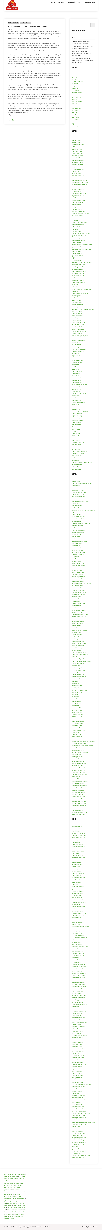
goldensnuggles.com (78, 550)
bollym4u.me (76, 440)
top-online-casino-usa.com (80, 213)
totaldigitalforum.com (79, 1118)
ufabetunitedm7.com (78, 797)
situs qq (10, 1214)
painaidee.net (76, 597)
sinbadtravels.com (78, 532)
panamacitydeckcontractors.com (83, 309)
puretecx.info (76, 369)
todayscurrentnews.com (79, 774)
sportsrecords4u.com (79, 973)
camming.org (76, 840)
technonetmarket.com (79, 1022)
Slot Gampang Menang (86, 2)
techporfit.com (77, 151)
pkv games (75, 90)
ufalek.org (75, 657)
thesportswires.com (78, 603)
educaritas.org (76, 862)
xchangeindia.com (77, 1104)
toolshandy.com (77, 313)
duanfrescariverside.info (79, 1004)
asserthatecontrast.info (79, 385)
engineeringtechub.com (79, 630)
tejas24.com (76, 356)
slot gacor (17, 1183)
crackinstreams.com (78, 949)
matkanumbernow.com (79, 193)
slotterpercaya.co (77, 757)
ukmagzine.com (77, 534)
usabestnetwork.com (78, 539)
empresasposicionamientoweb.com (83, 1122)
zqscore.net (75, 694)
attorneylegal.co (77, 634)
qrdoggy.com (76, 666)
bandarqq (17, 1214)
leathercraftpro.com (78, 728)
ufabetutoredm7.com (79, 803)
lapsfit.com (75, 958)
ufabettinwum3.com (78, 792)
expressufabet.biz (77, 162)
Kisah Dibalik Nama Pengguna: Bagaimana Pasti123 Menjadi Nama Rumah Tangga (82, 60)
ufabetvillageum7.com (79, 987)
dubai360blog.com (78, 646)
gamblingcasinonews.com (80, 180)
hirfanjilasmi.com (77, 723)
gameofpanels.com (78, 247)
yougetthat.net (77, 561)
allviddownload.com (78, 176)
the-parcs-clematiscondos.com (82, 483)
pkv (73, 121)
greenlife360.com (77, 158)
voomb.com (76, 637)
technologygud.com (78, 668)
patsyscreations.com (78, 858)
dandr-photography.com (80, 336)
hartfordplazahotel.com (79, 451)
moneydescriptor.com (79, 592)
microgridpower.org (78, 730)
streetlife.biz (76, 429)
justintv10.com (76, 342)
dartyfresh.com (77, 875)
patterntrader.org (77, 679)
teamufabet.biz (77, 171)
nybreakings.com (77, 1098)
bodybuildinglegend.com (79, 331)
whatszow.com (76, 904)
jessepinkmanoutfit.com (79, 541)
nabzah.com (76, 229)
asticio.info (75, 699)
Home (53, 2)
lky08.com (75, 285)
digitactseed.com (77, 922)
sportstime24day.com (79, 610)
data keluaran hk (77, 115)
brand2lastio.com (77, 269)
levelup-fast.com (77, 960)
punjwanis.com (76, 481)
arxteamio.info (76, 703)
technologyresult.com (79, 900)
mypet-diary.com (77, 305)
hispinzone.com (77, 209)
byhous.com (76, 449)
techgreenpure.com (78, 911)
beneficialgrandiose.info (79, 393)
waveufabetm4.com (78, 991)
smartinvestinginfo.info (79, 1018)
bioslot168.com (76, 1153)
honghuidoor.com (77, 216)
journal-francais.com (78, 340)
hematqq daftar (20, 1199)
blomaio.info (76, 396)
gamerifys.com (76, 140)
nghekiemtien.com (78, 351)
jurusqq (74, 79)
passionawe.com (77, 739)
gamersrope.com (77, 526)
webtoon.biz (76, 601)
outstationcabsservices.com (81, 1100)
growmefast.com (77, 650)
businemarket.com (78, 588)
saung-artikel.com (78, 572)
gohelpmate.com (77, 256)
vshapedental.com (78, 1091)
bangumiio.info (76, 389)
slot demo (75, 104)
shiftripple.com (77, 754)
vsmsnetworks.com (78, 145)
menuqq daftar (16, 1196)
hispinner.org (76, 238)
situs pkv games (77, 93)
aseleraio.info (76, 697)
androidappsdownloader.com (81, 249)
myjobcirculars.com (78, 196)
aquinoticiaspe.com (78, 581)
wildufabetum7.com (78, 814)
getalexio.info (76, 706)
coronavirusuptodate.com (80, 947)
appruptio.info (76, 469)
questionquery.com (78, 329)
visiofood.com (76, 1060)
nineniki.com (76, 220)
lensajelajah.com (77, 864)
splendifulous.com (77, 971)
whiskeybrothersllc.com (79, 812)
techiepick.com (77, 1073)
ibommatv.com (77, 149)
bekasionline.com (77, 153)
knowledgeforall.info (78, 267)
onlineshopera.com (78, 873)
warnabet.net (76, 438)
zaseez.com (75, 849)
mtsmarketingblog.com (79, 349)
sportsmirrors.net (77, 623)
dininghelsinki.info (77, 1002)
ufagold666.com (77, 1067)
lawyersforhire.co (77, 586)
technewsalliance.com (79, 1020)
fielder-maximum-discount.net (81, 289)
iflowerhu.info (76, 460)
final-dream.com (77, 1042)
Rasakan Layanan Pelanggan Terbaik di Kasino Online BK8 (81, 42)
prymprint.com (77, 710)
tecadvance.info (77, 371)
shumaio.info (76, 407)
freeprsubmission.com (79, 1064)
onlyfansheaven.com (78, 282)
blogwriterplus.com (78, 490)
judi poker (75, 86)
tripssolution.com (77, 933)
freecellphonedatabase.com (81, 523)
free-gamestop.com (78, 530)
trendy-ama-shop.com (79, 1055)
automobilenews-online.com (81, 1113)
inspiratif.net (76, 142)
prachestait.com (77, 360)
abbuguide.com (77, 898)
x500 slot (10, 1187)
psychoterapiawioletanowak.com (82, 746)
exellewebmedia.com (78, 528)
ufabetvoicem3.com (78, 989)
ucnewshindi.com (77, 521)
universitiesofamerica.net (80, 182)
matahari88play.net (78, 590)
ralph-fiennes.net (77, 287)
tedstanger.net (77, 1024)
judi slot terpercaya (78, 95)
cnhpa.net (75, 681)
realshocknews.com (78, 670)
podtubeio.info (76, 400)
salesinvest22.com (78, 1051)
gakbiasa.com (76, 458)
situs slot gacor (12, 1181)
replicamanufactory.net (79, 967)
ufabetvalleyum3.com (79, 806)
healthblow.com (77, 253)
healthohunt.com (77, 1013)
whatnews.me (76, 1040)
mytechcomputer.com (79, 1151)
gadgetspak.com (77, 951)
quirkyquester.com (78, 750)
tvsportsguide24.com (78, 641)
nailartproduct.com (78, 920)
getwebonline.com (78, 280)
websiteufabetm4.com (79, 995)
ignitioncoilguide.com (78, 1149)
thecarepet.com (77, 488)
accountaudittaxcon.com (80, 708)
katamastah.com (77, 692)
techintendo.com (77, 909)
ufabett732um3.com (78, 1027)
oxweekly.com (76, 307)
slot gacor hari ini (13, 1179)
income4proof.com (78, 860)
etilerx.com (75, 1007)
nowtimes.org (76, 422)
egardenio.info (76, 701)
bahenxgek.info (77, 506)
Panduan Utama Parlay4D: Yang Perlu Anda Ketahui (82, 37)
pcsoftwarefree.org (78, 880)
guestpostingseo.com (79, 492)
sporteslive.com (77, 612)
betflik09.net (76, 867)
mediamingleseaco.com (79, 347)
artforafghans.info (77, 362)
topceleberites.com (78, 975)
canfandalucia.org (77, 1093)
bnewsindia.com (77, 1071)
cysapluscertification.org (80, 411)
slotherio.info (76, 409)
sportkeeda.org (77, 712)
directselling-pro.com (79, 1142)
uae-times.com (77, 138)
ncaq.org (75, 869)
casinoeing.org (76, 425)
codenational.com (77, 1135)
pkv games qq (12, 1201)
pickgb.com (75, 672)
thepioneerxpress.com (79, 167)
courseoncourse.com (78, 499)
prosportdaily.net (77, 1049)
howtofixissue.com (78, 169)
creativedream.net (78, 276)
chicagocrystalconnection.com (82, 462)
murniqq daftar (9, 1199)
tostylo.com (76, 559)
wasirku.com (76, 353)
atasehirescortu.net (78, 628)
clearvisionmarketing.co (79, 1035)
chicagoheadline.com (79, 838)
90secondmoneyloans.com (80, 927)
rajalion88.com (76, 842)
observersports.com (78, 577)
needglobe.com (77, 734)
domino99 (75, 77)
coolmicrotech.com (78, 1107)
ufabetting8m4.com (78, 978)
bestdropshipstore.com (79, 913)
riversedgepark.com (78, 847)
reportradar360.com (78, 322)
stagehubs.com (77, 827)
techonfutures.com (78, 1080)
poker (15, 1205)
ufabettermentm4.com (79, 786)
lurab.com (75, 1147)
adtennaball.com (77, 227)
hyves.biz (75, 431)
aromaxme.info (77, 382)
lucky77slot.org (77, 648)
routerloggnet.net (77, 202)
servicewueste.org (78, 189)
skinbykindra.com (77, 1131)
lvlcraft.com (76, 924)
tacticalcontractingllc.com (80, 768)
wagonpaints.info (77, 1031)
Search (74, 22)
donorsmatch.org (77, 420)
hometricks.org (77, 726)
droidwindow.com (77, 1062)
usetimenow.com (77, 251)
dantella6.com (76, 205)
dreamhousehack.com (79, 1109)
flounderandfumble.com (79, 1011)
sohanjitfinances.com (78, 761)
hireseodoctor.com (78, 955)
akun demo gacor (77, 81)
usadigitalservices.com (79, 271)
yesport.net (75, 557)
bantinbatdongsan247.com (80, 501)
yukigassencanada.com (79, 938)
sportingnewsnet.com (79, 608)
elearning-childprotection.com (81, 262)
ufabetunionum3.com (78, 980)
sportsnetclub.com (78, 563)
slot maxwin (16, 1190)
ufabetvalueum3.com (78, 982)
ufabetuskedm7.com (78, 799)
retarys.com (76, 546)
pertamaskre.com (78, 508)
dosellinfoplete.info (78, 398)
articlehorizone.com (78, 940)
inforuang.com (76, 296)
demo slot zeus (76, 108)
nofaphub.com (76, 853)
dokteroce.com (77, 338)
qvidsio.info (75, 405)
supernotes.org (77, 686)
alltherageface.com (78, 1133)
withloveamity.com (78, 891)
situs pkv (74, 99)
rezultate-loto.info (78, 969)
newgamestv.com (77, 619)
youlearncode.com (78, 893)
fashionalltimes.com (78, 1115)
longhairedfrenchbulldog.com (81, 583)
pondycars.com (77, 1078)
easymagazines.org (78, 721)
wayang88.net (76, 993)
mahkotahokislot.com (79, 652)
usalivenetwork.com (78, 517)
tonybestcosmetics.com (79, 1124)
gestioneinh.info (77, 1047)
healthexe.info (76, 367)
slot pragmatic (18, 1185)
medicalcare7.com (78, 225)
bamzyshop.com (77, 1075)
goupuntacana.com (78, 844)
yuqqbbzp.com (76, 942)
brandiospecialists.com (79, 222)
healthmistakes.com (78, 674)
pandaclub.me (76, 445)
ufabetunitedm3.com (78, 794)
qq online (75, 88)
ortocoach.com (77, 737)
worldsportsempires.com (80, 688)
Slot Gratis (72, 2)
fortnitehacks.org (77, 413)
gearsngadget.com (78, 953)
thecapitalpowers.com (79, 770)
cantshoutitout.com (78, 160)
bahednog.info (76, 503)
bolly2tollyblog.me (78, 442)
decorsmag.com (77, 178)
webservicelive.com (78, 1158)
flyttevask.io (76, 447)
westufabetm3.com (78, 810)
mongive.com (76, 231)
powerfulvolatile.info (78, 402)
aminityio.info (76, 373)
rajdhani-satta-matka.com (80, 258)
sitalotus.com (76, 683)
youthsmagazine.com (79, 594)
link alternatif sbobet (11, 1212)
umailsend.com (77, 543)
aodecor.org (76, 418)
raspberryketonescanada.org (81, 1084)
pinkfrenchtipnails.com (79, 617)
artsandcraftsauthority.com (81, 1155)
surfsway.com (76, 918)
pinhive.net (75, 436)
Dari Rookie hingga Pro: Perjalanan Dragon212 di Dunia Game (82, 47)
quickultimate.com (78, 748)
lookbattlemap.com (78, 552)
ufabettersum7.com (78, 788)
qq (73, 124)
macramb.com (77, 302)
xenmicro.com (76, 871)
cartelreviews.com (78, 915)
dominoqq (75, 126)
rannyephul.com (77, 320)
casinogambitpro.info (78, 494)
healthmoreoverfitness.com (81, 198)
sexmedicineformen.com (80, 752)
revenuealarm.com (78, 1144)
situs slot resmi (76, 75)
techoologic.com (77, 1082)
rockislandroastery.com (79, 1140)
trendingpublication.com (79, 781)
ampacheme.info (77, 378)
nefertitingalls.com (78, 855)
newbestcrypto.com (78, 566)
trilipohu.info (76, 467)
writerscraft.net (77, 260)
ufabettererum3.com (78, 783)
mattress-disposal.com (79, 659)
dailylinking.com (77, 882)
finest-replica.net (77, 1044)
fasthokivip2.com (77, 574)
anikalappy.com (77, 1000)
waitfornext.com (77, 1033)
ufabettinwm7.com (78, 790)
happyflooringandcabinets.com (82, 661)
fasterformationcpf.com (79, 548)
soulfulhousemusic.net (79, 763)
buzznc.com (76, 1127)
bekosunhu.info (76, 391)
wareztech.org (76, 537)
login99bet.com (77, 831)
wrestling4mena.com (78, 265)
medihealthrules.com (78, 1087)
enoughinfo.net (76, 433)
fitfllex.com (75, 291)
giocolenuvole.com (78, 887)
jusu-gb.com (76, 486)
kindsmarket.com (77, 298)
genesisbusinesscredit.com (80, 293)
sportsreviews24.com (79, 643)
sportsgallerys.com (78, 621)
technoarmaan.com (78, 1120)
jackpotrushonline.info (79, 519)
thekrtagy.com (76, 1102)
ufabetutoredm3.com (79, 801)
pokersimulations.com (79, 964)
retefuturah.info (77, 1015)
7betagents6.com (77, 944)
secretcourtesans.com (79, 833)
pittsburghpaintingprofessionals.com (83, 741)
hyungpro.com (76, 606)
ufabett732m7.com (78, 1058)
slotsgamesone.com (78, 207)
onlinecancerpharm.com (80, 654)
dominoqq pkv (76, 97)
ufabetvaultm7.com (78, 984)
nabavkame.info (77, 456)
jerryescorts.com (77, 632)
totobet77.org (76, 779)
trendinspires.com (77, 318)
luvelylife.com (76, 300)
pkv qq (22, 1203)
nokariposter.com (77, 242)
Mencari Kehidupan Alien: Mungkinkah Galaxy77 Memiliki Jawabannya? (81, 53)
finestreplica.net (77, 1009)
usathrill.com (76, 1089)
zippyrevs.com (76, 191)
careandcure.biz (77, 717)
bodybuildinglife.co (78, 663)
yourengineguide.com (79, 1095)
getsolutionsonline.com (79, 236)
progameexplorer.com (79, 1138)
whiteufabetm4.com (78, 998)
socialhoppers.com (78, 273)
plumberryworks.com (79, 743)
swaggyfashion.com (78, 325)
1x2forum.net (76, 829)
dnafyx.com (75, 884)
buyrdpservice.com (78, 554)
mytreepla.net (76, 962)
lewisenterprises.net (78, 878)
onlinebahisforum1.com (79, 835)
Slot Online (61, 2)
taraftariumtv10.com (78, 327)
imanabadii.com (77, 465)
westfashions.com (77, 311)
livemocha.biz (76, 427)
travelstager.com (77, 316)
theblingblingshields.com (80, 614)
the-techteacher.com (79, 1111)
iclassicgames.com (78, 570)
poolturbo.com (76, 358)
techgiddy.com (76, 514)
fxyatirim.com (76, 895)
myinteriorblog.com (78, 1069)
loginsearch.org (77, 416)
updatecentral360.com (79, 690)
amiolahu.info (76, 376)
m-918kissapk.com (78, 453)
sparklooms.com (77, 766)
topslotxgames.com (78, 200)
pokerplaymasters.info (79, 497)
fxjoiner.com (76, 1129)
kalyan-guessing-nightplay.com (82, 245)
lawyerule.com (76, 345)
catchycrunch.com (78, 851)
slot (13, 120)
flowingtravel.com (77, 218)
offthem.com (76, 147)
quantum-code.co (77, 1038)
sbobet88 (75, 84)
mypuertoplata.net (78, 165)
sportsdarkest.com (78, 599)
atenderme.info (77, 387)
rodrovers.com (76, 931)
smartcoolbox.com (78, 759)
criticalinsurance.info (78, 240)
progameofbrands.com (79, 185)
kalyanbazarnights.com (79, 211)
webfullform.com (77, 173)
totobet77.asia (76, 777)
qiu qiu (74, 106)
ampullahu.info (76, 380)
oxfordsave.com (77, 568)
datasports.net (76, 626)
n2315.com (75, 278)
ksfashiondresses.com (79, 677)
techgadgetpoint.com (79, 639)
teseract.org (76, 1053)
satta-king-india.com (78, 935)
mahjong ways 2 (9, 1192)
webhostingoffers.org (79, 902)
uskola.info (75, 1029)
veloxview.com (76, 808)
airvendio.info (76, 365)
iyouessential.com (77, 889)
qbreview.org (76, 187)
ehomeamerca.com (78, 907)
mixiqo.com (75, 732)
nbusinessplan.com (78, 156)
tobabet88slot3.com (78, 772)
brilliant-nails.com (77, 333)
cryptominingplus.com (79, 579)
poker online (16, 1216)
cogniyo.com (76, 719)
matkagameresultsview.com (81, 233)
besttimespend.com (78, 714)
